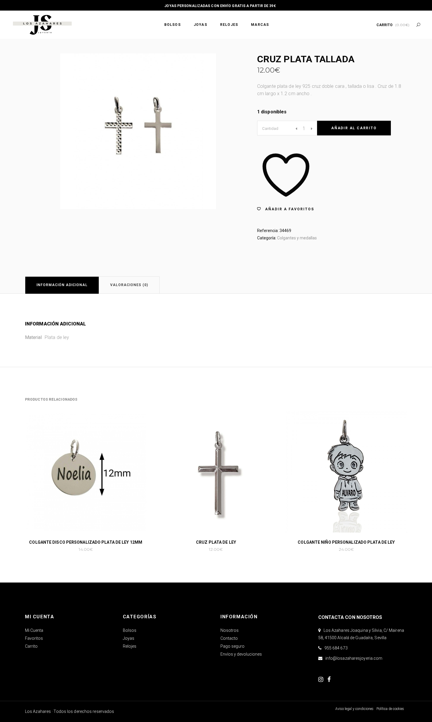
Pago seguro (232, 646)
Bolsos (129, 630)
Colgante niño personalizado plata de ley (346, 542)
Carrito (31, 646)
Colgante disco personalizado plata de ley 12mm (85, 542)
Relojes (129, 646)
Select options (67, 549)
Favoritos (34, 638)
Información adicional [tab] (62, 285)
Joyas (128, 638)
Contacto (229, 638)
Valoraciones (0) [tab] (129, 285)
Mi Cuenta (34, 630)
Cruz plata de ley (216, 542)
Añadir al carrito (354, 128)
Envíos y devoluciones (241, 654)
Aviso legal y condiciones (354, 709)
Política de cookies (390, 709)
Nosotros (229, 630)
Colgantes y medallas (297, 238)
